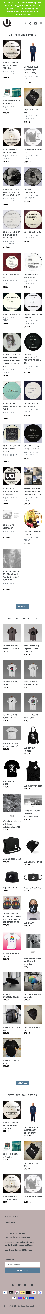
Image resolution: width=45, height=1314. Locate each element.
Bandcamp (10, 1222)
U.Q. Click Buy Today (18, 1306)
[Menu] (40, 23)
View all (22, 606)
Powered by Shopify (33, 1306)
